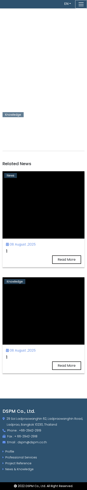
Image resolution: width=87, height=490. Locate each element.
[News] (43, 204)
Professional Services (21, 457)
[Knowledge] (43, 310)
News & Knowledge (19, 469)
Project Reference (18, 463)
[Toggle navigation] (81, 4)
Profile (9, 451)
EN (66, 3)
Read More (67, 259)
